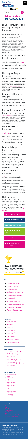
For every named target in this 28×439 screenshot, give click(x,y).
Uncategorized (10, 341)
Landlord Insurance (11, 330)
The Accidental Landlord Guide (13, 301)
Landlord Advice (10, 327)
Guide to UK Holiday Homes (12, 286)
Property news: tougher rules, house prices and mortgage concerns (14, 361)
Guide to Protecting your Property (14, 297)
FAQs (8, 326)
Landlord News (10, 333)
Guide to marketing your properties (14, 295)
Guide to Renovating (11, 298)
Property (8, 335)
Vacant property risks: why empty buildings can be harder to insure (14, 358)
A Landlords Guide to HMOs (12, 312)
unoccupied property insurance (15, 86)
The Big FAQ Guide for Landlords (14, 291)
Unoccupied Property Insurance (13, 342)
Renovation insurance (7, 115)
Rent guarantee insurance (7, 176)
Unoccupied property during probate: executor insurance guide (15, 352)
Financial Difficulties (9, 410)
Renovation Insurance (11, 336)
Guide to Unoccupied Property (13, 283)
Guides (6, 407)
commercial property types (15, 104)
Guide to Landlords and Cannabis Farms (15, 304)
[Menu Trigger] (25, 3)
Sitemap (7, 413)
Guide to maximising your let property (15, 306)
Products (7, 406)
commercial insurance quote (12, 244)
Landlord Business (11, 329)
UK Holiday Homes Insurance (13, 339)
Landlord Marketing (11, 332)
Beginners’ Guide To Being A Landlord (15, 282)
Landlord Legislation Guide (12, 300)
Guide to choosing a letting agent (14, 307)
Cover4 (8, 323)
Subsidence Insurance (11, 338)
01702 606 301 (14, 18)
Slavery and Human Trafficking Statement (14, 415)
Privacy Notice (8, 412)
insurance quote (12, 214)
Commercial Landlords (11, 321)
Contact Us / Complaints (10, 409)
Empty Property (10, 324)
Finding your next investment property (15, 288)
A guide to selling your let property (14, 309)
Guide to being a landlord (12, 289)
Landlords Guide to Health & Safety (14, 310)
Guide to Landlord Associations (13, 303)
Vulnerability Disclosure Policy (11, 416)
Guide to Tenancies (11, 285)
